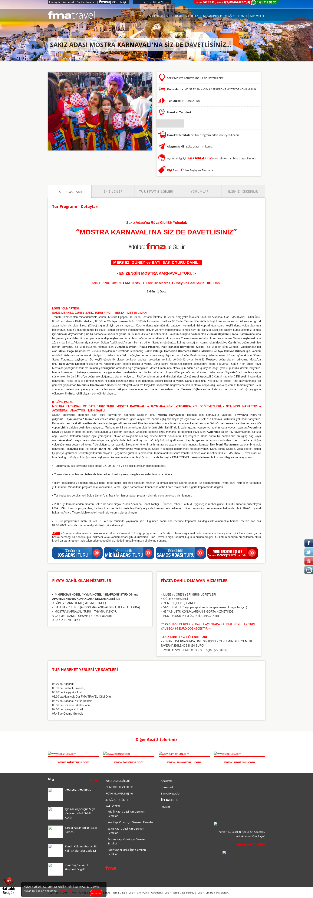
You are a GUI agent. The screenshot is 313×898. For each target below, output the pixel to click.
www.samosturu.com (184, 762)
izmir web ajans (257, 892)
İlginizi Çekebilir (243, 191)
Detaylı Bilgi (64, 891)
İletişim (124, 2)
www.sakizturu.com (73, 762)
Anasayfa (54, 2)
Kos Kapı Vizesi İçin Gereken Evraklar (130, 822)
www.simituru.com (239, 762)
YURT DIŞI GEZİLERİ (151, 16)
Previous (259, 740)
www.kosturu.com (129, 762)
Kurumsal (68, 2)
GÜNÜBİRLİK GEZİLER (179, 16)
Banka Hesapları (86, 2)
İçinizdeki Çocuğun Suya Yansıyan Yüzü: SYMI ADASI (80, 813)
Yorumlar (200, 191)
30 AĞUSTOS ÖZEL (235, 16)
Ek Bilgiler (113, 191)
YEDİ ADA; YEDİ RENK (78, 790)
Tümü (93, 780)
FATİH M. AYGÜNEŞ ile (208, 16)
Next (263, 740)
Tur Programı (69, 192)
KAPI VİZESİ (257, 16)
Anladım (96, 893)
